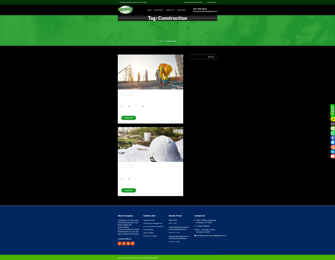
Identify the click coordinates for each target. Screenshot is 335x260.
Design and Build (148, 220)
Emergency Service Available (193, 2)
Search (211, 57)
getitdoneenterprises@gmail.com (205, 11)
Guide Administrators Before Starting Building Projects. (179, 228)
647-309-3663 (200, 9)
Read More (128, 118)
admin (124, 106)
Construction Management (152, 223)
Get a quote (212, 2)
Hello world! (173, 220)
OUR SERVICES (158, 10)
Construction (127, 94)
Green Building (148, 230)
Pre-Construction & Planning (153, 227)
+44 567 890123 (203, 226)
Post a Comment (149, 106)
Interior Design (148, 233)
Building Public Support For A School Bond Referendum (179, 237)
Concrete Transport (150, 236)
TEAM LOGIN (181, 10)
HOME (149, 10)
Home (161, 41)
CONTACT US (170, 10)
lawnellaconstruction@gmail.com (211, 235)
